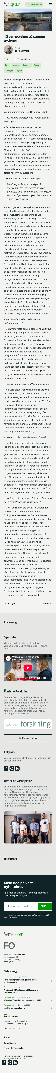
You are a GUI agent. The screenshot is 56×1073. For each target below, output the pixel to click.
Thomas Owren (22, 51)
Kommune (15, 65)
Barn (6, 65)
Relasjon (37, 65)
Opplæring (26, 65)
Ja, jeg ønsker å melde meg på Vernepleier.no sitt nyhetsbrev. (29, 916)
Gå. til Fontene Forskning (28, 738)
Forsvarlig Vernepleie (34, 4)
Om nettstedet (10, 1043)
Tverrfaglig (9, 71)
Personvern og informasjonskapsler (18, 1056)
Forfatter (18, 48)
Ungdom (19, 71)
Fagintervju (9, 59)
